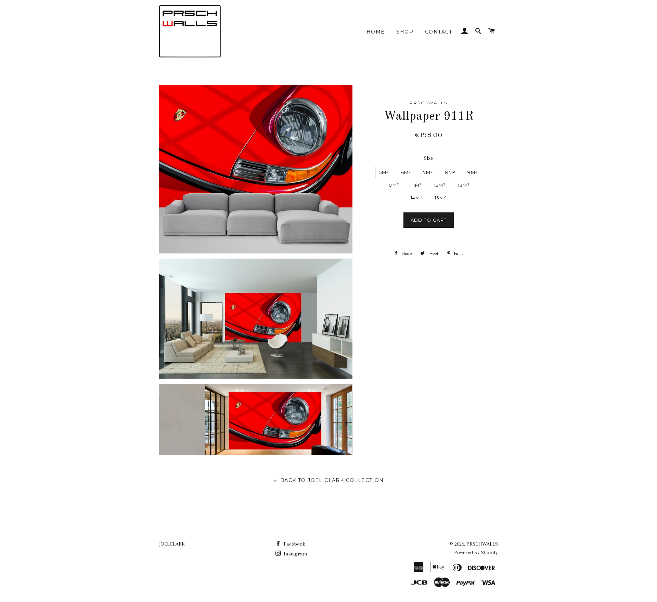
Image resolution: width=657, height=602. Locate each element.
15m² (440, 197)
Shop (404, 32)
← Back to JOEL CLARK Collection (328, 480)
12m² (440, 185)
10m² (393, 185)
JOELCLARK (172, 544)
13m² (464, 185)
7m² (428, 172)
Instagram (294, 554)
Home (375, 32)
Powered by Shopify (476, 552)
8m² (450, 172)
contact (438, 32)
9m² (472, 172)
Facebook (293, 544)
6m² (406, 172)
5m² (384, 172)
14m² (417, 197)
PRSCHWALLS (482, 544)
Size (428, 158)
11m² (416, 185)
